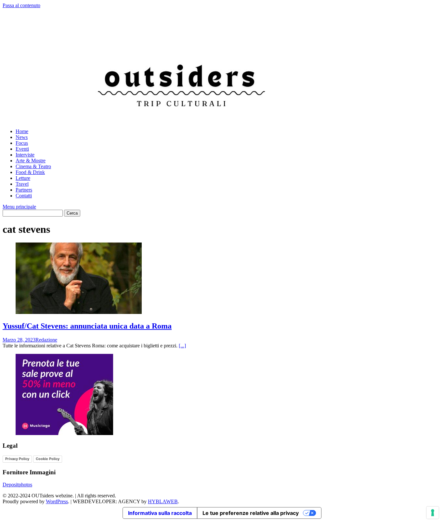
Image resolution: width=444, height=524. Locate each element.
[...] (182, 345)
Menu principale (19, 206)
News (22, 137)
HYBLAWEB (163, 501)
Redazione (46, 340)
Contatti (24, 195)
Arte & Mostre (31, 160)
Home (22, 131)
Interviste (25, 154)
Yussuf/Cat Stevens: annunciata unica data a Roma (87, 326)
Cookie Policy (47, 458)
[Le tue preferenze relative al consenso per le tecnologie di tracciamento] (432, 512)
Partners (24, 190)
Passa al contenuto (21, 5)
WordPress (57, 501)
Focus (22, 143)
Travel (22, 184)
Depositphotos (17, 484)
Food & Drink (30, 172)
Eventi (22, 149)
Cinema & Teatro (33, 166)
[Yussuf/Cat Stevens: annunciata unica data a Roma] (79, 312)
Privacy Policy (17, 458)
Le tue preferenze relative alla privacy (250, 513)
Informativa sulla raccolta (160, 513)
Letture (23, 178)
